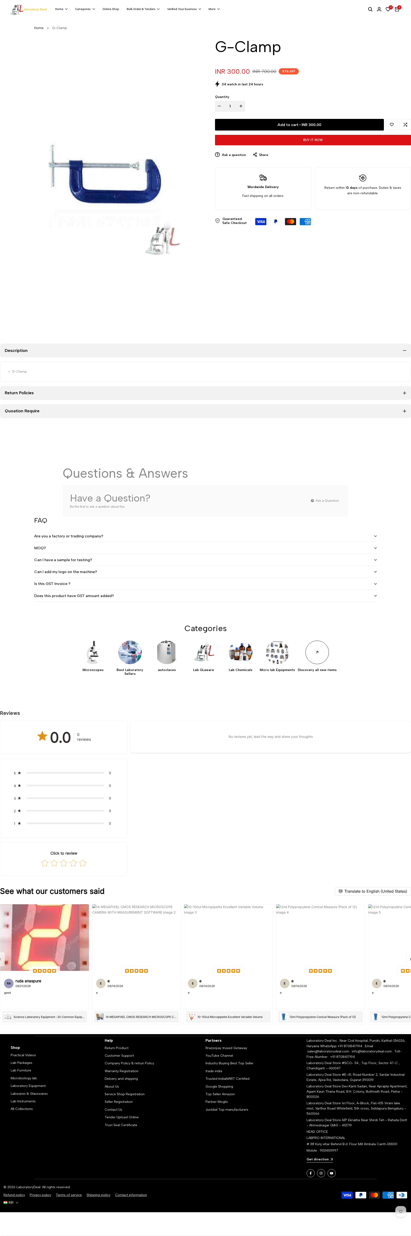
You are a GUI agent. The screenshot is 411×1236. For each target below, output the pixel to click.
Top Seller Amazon (220, 1094)
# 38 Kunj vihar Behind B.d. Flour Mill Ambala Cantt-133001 (352, 1144)
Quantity (222, 97)
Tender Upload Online (122, 1117)
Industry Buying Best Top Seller (230, 1063)
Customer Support (119, 1056)
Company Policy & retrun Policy (129, 1063)
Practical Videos (23, 1055)
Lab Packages (21, 1063)
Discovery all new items (317, 670)
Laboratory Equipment (28, 1086)
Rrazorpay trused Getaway (226, 1048)
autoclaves (167, 670)
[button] (391, 125)
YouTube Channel (219, 1056)
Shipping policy (98, 1195)
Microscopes (93, 670)
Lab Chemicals (240, 670)
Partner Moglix (217, 1102)
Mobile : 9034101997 (322, 1150)
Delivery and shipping (121, 1079)
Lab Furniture (21, 1070)
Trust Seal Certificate (121, 1125)
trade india (214, 1071)
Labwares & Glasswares (29, 1094)
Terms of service (69, 1195)
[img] (44, 971)
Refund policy (14, 1195)
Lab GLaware (203, 670)
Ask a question (233, 155)
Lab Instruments (23, 1101)
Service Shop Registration (125, 1094)
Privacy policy (40, 1195)
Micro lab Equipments (277, 670)
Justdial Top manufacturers (227, 1110)
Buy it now (313, 140)
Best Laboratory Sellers (130, 672)
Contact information (131, 1195)
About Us (112, 1087)
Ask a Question (327, 501)
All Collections (22, 1109)
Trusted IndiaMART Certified (228, 1079)
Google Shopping (219, 1087)
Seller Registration (119, 1102)
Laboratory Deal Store (324, 1086)
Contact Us (113, 1110)
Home (39, 28)
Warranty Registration (121, 1071)
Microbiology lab (24, 1078)
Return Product (116, 1048)
